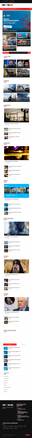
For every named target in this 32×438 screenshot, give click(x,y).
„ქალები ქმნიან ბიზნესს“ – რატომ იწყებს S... (14, 136)
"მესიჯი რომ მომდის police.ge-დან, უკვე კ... (14, 279)
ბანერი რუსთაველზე (21, 420)
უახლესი (10, 344)
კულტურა (5, 389)
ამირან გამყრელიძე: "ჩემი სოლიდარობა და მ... (12, 312)
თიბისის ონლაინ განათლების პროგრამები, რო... (14, 367)
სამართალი (16, 426)
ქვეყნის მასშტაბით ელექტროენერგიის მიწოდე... (12, 123)
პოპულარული (23, 344)
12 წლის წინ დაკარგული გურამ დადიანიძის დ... (22, 65)
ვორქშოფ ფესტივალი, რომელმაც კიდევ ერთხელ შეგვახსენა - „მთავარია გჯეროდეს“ (23, 417)
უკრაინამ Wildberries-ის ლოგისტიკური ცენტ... (11, 236)
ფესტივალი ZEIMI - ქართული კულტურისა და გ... (14, 351)
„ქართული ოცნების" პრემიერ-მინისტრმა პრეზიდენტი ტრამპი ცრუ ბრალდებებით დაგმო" (23, 412)
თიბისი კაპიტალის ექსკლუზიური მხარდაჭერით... (14, 363)
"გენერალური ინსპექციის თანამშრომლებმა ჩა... (14, 174)
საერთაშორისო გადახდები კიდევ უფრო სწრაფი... (14, 355)
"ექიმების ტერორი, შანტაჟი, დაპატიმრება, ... (14, 317)
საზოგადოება (6, 378)
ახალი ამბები (6, 376)
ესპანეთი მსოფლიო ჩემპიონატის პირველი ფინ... (14, 128)
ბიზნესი (19, 35)
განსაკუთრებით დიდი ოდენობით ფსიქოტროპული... (15, 166)
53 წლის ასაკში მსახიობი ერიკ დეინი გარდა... (14, 287)
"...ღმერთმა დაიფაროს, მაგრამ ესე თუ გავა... (11, 274)
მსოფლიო (20, 426)
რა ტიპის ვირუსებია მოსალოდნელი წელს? (13, 321)
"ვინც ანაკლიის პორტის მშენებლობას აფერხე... (14, 132)
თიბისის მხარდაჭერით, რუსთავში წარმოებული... (14, 347)
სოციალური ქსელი (7, 387)
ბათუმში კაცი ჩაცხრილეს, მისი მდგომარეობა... (12, 161)
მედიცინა (5, 391)
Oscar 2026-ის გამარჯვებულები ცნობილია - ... (14, 283)
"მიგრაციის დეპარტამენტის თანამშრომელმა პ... (14, 170)
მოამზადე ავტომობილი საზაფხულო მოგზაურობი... (14, 212)
